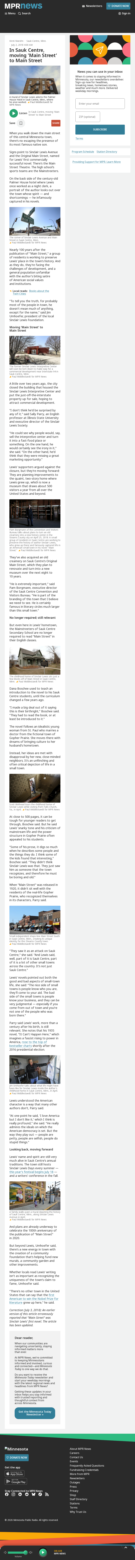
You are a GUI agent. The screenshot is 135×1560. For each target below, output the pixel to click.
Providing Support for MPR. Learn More (96, 162)
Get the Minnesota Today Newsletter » (35, 1413)
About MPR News (80, 1449)
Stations (75, 1503)
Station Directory (107, 151)
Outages (75, 1482)
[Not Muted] (5, 1552)
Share (55, 123)
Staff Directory (78, 1499)
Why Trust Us (78, 1512)
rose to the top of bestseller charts (28, 1044)
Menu (11, 13)
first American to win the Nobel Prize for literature (33, 1298)
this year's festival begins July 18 (31, 1172)
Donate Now (118, 6)
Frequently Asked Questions (87, 1465)
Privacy (74, 1491)
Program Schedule (83, 151)
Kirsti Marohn (16, 40)
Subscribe (100, 129)
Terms (79, 138)
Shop (73, 1495)
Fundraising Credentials (84, 1470)
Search (26, 13)
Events (74, 1461)
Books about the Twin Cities (31, 292)
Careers (74, 1453)
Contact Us (76, 1457)
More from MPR (79, 1474)
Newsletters (77, 1478)
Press (73, 1486)
